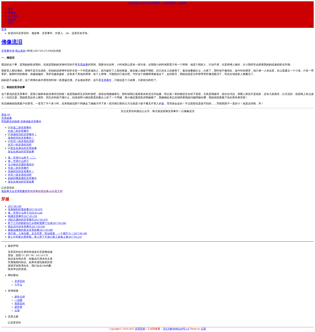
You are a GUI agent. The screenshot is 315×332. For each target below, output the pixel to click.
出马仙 (12, 19)
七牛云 (18, 284)
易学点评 (19, 296)
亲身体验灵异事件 (30, 121)
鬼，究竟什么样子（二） (22, 157)
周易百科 (19, 303)
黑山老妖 (20, 50)
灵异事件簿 (7, 50)
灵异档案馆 (21, 191)
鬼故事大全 (7, 191)
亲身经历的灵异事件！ (21, 171)
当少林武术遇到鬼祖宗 (21, 164)
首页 (10, 9)
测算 (10, 22)
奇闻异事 (33, 191)
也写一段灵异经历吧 (20, 174)
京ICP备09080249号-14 (176, 328)
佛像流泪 (11, 42)
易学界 (18, 307)
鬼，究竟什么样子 (18, 161)
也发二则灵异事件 (18, 168)
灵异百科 (19, 281)
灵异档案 (13, 15)
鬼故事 (12, 12)
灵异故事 (82, 64)
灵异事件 (106, 80)
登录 (4, 29)
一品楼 (18, 300)
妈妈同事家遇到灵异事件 (22, 178)
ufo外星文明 (56, 191)
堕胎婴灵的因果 (10, 121)
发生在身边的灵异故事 (21, 181)
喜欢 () (5, 114)
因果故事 (43, 191)
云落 (17, 310)
